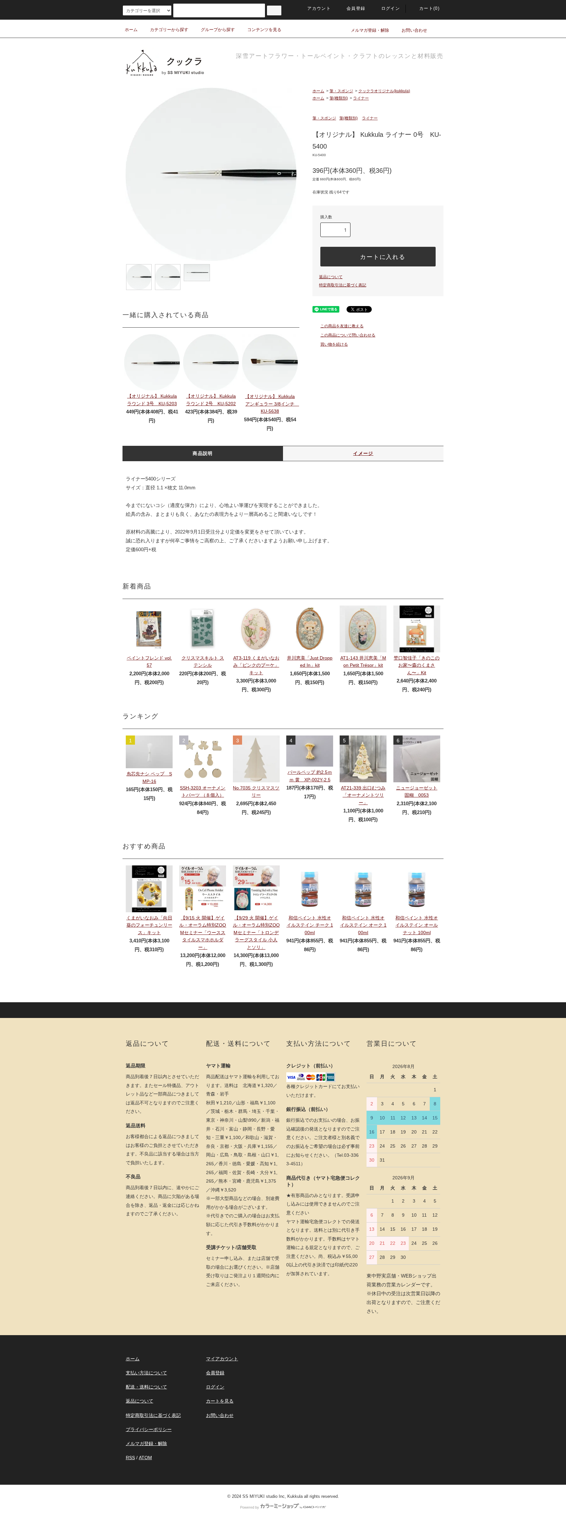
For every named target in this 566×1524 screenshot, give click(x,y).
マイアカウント (222, 1358)
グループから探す (218, 29)
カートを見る (220, 1401)
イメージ (363, 453)
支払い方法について (146, 1372)
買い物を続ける (334, 344)
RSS (130, 1457)
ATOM (145, 1457)
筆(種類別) (339, 98)
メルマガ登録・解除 (370, 30)
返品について (331, 277)
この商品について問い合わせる (347, 335)
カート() (429, 8)
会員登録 (356, 8)
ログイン (390, 8)
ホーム (131, 29)
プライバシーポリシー (149, 1429)
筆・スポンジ (341, 91)
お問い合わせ (414, 30)
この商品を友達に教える (342, 326)
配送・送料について (146, 1386)
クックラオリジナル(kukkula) (384, 91)
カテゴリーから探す (169, 29)
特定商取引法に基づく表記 (342, 285)
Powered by (249, 1507)
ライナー (361, 98)
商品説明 (203, 453)
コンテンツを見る (264, 29)
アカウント (319, 8)
